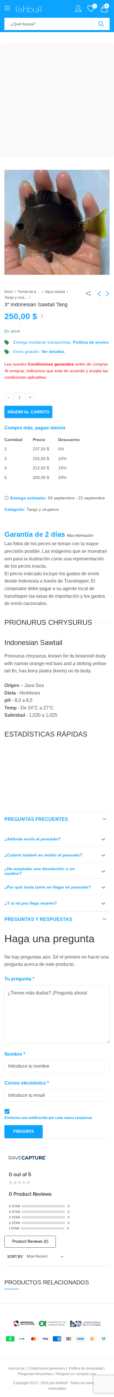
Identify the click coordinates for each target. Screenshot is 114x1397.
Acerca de (16, 1368)
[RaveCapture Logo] (27, 1158)
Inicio (8, 292)
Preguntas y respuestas (38, 919)
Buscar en (101, 24)
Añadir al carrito (28, 412)
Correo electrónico (26, 1082)
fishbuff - (62, 1383)
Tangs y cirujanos (16, 298)
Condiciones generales (51, 364)
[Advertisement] (57, 100)
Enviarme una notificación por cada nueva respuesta (48, 1118)
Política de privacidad (86, 1368)
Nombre (14, 1054)
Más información (80, 536)
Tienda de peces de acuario (29, 292)
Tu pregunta (19, 978)
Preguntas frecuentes (36, 819)
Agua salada (55, 292)
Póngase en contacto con (76, 1374)
